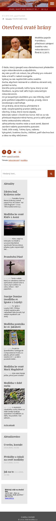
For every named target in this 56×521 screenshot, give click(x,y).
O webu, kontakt (13, 444)
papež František (19, 16)
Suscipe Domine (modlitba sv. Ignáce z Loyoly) (13, 299)
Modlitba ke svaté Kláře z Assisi (14, 216)
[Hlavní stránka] (3, 19)
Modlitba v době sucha (13, 384)
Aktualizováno (12, 436)
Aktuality (9, 19)
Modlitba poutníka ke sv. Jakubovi (14, 325)
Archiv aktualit (9, 425)
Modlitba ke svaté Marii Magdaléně (14, 368)
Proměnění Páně (13, 256)
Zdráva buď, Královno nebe (12, 193)
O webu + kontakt (28, 517)
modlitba (24, 160)
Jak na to (9, 471)
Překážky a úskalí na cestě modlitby (14, 458)
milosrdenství (13, 160)
